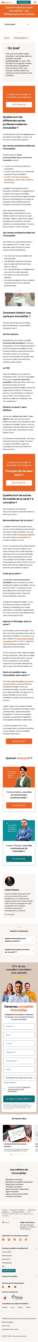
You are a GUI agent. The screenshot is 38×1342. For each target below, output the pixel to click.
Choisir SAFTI (6, 1252)
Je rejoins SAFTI (8, 1270)
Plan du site (6, 1326)
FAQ (3, 1266)
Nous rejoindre (23, 2)
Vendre (20, 1307)
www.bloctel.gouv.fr (8, 1109)
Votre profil (6, 1259)
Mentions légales (7, 1322)
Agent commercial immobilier (16, 1194)
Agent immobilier (12, 1192)
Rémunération (7, 1255)
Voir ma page (9, 914)
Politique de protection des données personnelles (19, 1318)
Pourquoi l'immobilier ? (17, 1210)
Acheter (4, 1307)
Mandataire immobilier (14, 1180)
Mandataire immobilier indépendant (19, 1182)
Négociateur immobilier (14, 1184)
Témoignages (7, 1263)
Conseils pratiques (18, 1212)
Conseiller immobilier (13, 1196)
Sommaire (10, 24)
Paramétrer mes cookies (10, 1329)
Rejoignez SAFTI (19, 741)
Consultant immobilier (13, 1187)
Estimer (28, 1307)
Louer (12, 1307)
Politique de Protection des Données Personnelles (19, 1089)
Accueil (4, 1210)
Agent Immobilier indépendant (17, 1189)
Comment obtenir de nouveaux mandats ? (15, 1145)
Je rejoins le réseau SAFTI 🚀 (19, 1099)
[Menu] (35, 2)
